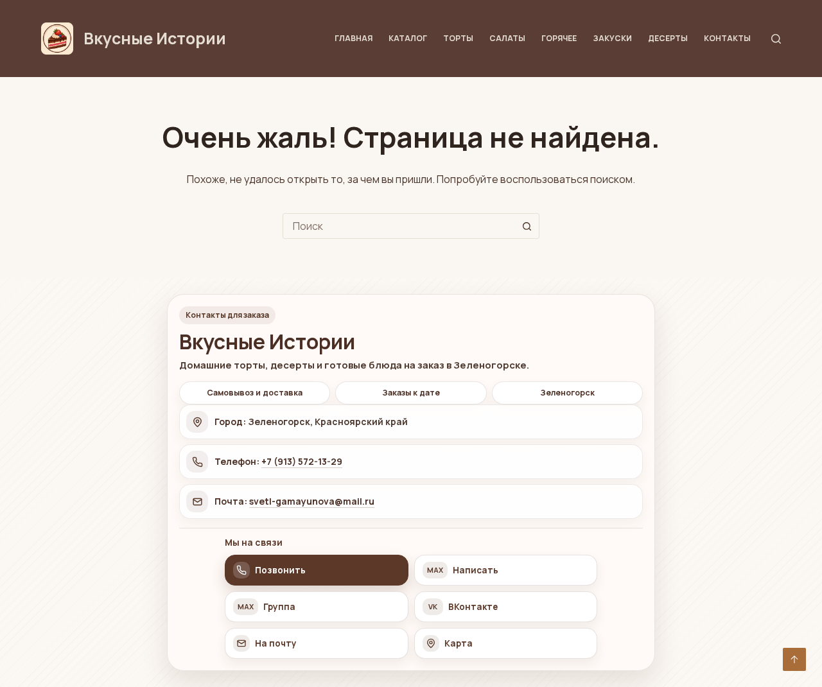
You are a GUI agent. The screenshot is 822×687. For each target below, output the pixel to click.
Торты (458, 38)
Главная (353, 38)
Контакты (727, 38)
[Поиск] (776, 39)
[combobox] (398, 226)
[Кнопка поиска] (526, 226)
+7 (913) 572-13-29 (301, 461)
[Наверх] (794, 659)
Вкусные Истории (154, 38)
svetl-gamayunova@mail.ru (311, 501)
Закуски (612, 38)
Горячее (559, 38)
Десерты (668, 38)
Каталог (408, 38)
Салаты (507, 38)
